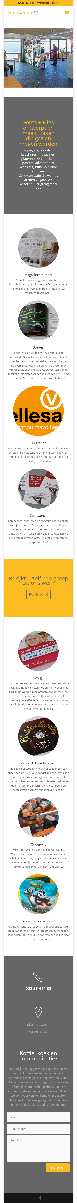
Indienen (58, 1167)
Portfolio (36, 594)
